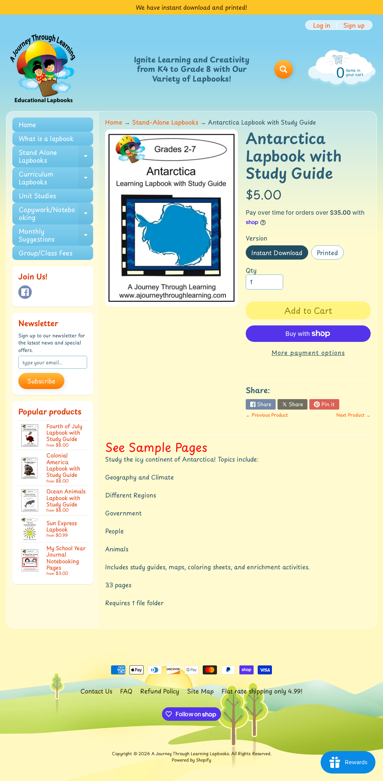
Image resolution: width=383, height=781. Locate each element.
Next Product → (353, 414)
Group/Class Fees (46, 253)
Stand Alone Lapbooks (56, 156)
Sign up (354, 25)
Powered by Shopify (191, 760)
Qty (251, 270)
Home (27, 124)
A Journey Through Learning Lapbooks (190, 753)
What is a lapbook (46, 138)
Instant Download (279, 254)
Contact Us (96, 690)
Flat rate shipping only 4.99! (262, 690)
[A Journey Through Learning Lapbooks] (43, 69)
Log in (321, 25)
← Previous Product (267, 414)
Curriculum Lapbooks (56, 178)
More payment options (308, 352)
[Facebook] (25, 292)
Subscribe (41, 380)
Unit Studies (37, 195)
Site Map (200, 690)
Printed (330, 254)
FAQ (126, 690)
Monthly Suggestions (56, 235)
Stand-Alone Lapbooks (165, 121)
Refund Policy (159, 690)
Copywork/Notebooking (56, 214)
